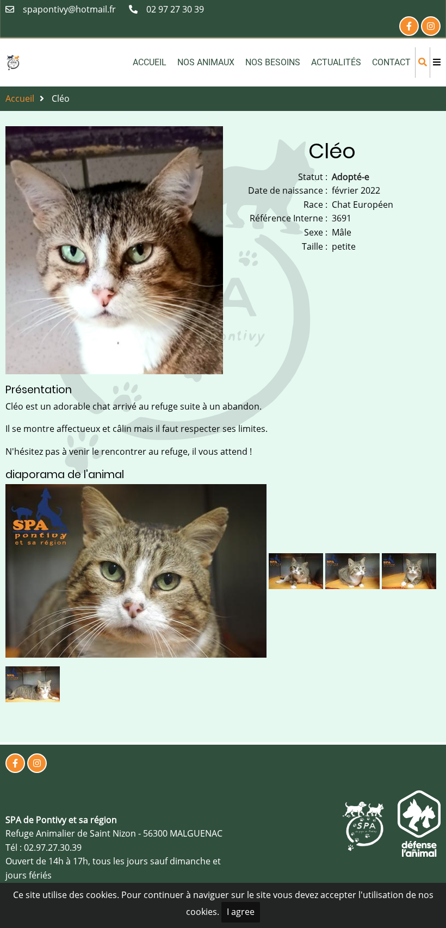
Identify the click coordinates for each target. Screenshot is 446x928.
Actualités (336, 62)
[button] (137, 574)
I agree (241, 912)
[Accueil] (13, 61)
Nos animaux (205, 62)
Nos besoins (272, 62)
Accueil (149, 62)
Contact (391, 62)
